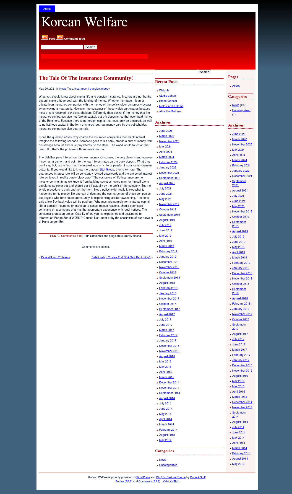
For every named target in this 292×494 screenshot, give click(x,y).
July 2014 (165, 403)
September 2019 (169, 214)
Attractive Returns (170, 111)
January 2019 (167, 256)
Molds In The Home (171, 106)
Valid (171, 481)
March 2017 (166, 330)
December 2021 (169, 172)
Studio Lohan (167, 95)
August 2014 (167, 398)
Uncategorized (168, 465)
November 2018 (169, 267)
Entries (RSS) (123, 481)
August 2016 (167, 356)
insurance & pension (87, 88)
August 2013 (167, 435)
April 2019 (165, 241)
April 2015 (165, 372)
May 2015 (165, 366)
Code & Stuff (198, 477)
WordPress (143, 477)
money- (106, 88)
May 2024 (165, 146)
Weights (164, 90)
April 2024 (165, 151)
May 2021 (165, 199)
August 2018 (167, 283)
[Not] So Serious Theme (171, 477)
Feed (51, 38)
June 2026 (165, 130)
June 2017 (165, 324)
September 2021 (169, 178)
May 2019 (165, 235)
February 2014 (168, 429)
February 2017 (168, 335)
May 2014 (165, 414)
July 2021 (165, 188)
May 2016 (165, 361)
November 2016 (169, 351)
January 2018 (167, 293)
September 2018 (169, 277)
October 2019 (167, 209)
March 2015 (166, 377)
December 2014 (169, 382)
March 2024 (166, 157)
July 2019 (165, 225)
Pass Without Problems (55, 257)
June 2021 (165, 193)
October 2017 (167, 303)
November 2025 (169, 141)
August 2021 (167, 183)
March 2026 (166, 136)
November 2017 (169, 298)
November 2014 (169, 387)
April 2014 (165, 419)
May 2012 (165, 440)
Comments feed (74, 38)
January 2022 (167, 167)
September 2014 (169, 393)
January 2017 (167, 340)
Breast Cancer (168, 101)
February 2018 (168, 288)
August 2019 (167, 220)
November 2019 (169, 204)
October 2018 (167, 272)
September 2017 (169, 309)
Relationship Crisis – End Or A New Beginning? (121, 257)
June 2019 (165, 230)
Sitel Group (106, 169)
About (47, 8)
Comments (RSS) (149, 481)
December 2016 (169, 345)
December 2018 (169, 262)
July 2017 (165, 319)
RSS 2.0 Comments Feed (66, 236)
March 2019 (166, 246)
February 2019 (168, 251)
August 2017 (167, 314)
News (62, 88)
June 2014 (165, 408)
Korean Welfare (84, 21)
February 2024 (168, 162)
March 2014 (166, 424)
